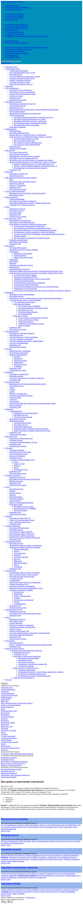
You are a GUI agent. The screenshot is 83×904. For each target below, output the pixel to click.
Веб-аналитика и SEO (13, 218)
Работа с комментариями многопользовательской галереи (31, 645)
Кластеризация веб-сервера (24, 281)
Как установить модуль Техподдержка (24, 574)
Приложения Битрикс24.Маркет (17, 53)
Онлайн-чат (18, 359)
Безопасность (14, 267)
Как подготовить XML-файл (24, 141)
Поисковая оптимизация (19, 242)
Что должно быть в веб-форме (29, 306)
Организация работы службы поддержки (25, 573)
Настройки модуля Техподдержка (22, 576)
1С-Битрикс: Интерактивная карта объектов (26, 650)
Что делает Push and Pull (18, 152)
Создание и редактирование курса (22, 460)
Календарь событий (17, 183)
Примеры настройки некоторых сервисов (25, 547)
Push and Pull (10, 150)
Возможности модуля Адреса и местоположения (27, 193)
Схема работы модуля (18, 106)
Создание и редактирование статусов (23, 442)
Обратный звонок (20, 360)
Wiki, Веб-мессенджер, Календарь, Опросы (21, 178)
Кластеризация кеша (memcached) (26, 285)
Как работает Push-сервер (19, 154)
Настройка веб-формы (22, 304)
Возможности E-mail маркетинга (26, 413)
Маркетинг (9, 409)
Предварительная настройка (28, 658)
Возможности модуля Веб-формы (22, 294)
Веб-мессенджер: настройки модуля (23, 181)
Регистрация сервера (17, 111)
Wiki (11, 180)
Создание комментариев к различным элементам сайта (30, 633)
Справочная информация (19, 71)
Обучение (8, 448)
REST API (9, 172)
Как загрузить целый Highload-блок (27, 144)
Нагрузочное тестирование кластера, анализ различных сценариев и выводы (42, 290)
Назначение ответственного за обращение (25, 582)
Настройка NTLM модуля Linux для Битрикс (30, 121)
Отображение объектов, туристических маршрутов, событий (40, 672)
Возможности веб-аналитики (20, 220)
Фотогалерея (10, 641)
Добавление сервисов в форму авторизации (26, 545)
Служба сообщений (12, 526)
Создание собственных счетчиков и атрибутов (27, 378)
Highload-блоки (11, 129)
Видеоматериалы (16, 74)
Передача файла (15, 397)
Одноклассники (20, 553)
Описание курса (11, 67)
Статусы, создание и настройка (21, 339)
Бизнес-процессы (11, 55)
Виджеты (17, 357)
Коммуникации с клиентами (20, 351)
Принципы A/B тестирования (21, 90)
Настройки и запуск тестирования (22, 92)
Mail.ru (16, 565)
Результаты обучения (17, 456)
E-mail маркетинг (16, 411)
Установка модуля (20, 654)
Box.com (17, 559)
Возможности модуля (17, 477)
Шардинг (13, 263)
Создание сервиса (16, 440)
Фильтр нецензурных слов (19, 631)
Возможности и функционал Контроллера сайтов (28, 384)
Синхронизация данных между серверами (29, 283)
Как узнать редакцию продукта (21, 84)
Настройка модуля (16, 108)
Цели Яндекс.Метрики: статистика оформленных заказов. (35, 230)
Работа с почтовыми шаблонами (21, 503)
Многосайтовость (11, 30)
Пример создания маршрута (24, 678)
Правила (13, 495)
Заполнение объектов (26, 662)
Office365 (17, 555)
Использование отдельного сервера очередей (30, 168)
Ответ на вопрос (24, 325)
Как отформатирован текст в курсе (22, 73)
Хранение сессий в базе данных (21, 265)
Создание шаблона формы (28, 312)
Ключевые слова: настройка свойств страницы (31, 429)
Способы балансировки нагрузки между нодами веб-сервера (36, 287)
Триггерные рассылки (18, 419)
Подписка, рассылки (12, 475)
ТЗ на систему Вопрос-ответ (24, 302)
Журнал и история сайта (18, 394)
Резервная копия (20, 255)
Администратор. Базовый (14, 14)
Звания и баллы (15, 629)
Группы (12, 390)
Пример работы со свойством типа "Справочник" (28, 135)
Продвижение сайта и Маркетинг (17, 7)
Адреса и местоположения (15, 191)
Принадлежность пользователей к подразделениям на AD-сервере (34, 109)
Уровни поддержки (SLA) (19, 584)
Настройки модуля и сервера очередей (24, 158)
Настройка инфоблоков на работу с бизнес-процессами (30, 203)
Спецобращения (20, 604)
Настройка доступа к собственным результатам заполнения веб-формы (36, 298)
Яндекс (16, 551)
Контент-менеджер (12, 5)
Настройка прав (15, 213)
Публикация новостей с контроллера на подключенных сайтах (33, 403)
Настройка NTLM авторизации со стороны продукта (33, 117)
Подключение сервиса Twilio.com (22, 534)
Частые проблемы (20, 510)
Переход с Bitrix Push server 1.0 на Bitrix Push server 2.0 (34, 164)
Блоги (7, 207)
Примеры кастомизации (18, 240)
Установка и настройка (13, 9)
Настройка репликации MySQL (25, 277)
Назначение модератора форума (21, 635)
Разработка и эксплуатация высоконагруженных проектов (26, 36)
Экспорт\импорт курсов (18, 454)
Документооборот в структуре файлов (24, 337)
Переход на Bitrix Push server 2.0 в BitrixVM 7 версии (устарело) (33, 162)
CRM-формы (18, 362)
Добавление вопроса (25, 322)
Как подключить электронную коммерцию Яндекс (32, 228)
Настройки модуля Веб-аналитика (22, 222)
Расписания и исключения (23, 600)
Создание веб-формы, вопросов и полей (33, 308)
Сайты (12, 388)
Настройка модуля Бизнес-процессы (23, 201)
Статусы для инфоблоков (19, 343)
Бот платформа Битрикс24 (15, 51)
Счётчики (13, 399)
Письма (12, 491)
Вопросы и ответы (21, 316)
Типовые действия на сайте (20, 82)
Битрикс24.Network (21, 557)
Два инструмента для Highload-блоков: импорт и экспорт (31, 137)
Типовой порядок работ (22, 423)
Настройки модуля (16, 176)
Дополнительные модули (14, 648)
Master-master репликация (23, 257)
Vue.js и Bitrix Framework (14, 32)
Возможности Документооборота (22, 333)
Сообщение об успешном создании (31, 324)
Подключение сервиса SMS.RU (21, 532)
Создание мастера (16, 578)
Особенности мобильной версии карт (32, 674)
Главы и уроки (19, 464)
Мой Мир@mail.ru (20, 563)
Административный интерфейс (21, 590)
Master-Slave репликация (23, 253)
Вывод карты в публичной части (26, 668)
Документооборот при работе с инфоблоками (26, 341)
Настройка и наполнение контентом (27, 656)
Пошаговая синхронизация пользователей (25, 113)
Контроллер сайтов (12, 382)
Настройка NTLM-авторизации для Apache (30, 119)
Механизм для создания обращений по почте (26, 588)
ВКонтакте (18, 561)
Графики (17, 598)
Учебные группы (16, 458)
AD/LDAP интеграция (13, 102)
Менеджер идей (11, 436)
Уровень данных (20, 236)
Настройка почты (16, 504)
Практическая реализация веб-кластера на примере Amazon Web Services (36, 273)
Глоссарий (9, 86)
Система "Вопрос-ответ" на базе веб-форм (25, 300)
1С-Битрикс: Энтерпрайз (14, 34)
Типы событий (15, 501)
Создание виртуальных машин (25, 275)
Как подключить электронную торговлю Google (31, 238)
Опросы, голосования (18, 185)
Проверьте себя (15, 98)
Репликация (14, 252)
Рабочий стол (19, 592)
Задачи (12, 392)
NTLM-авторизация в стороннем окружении (30, 123)
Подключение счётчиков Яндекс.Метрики (29, 226)
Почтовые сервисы (17, 499)
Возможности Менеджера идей (21, 438)
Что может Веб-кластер (18, 248)
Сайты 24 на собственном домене (22, 520)
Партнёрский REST (12, 57)
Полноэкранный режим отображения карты (34, 676)
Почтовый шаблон (25, 314)
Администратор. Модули (14, 16)
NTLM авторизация (17, 115)
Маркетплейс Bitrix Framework (16, 28)
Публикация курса (21, 469)
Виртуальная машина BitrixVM (16, 43)
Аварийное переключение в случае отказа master (32, 279)
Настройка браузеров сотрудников (26, 125)
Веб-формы (9, 292)
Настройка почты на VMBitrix (25, 508)
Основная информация (26, 670)
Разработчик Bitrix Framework (16, 24)
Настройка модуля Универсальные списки (25, 613)
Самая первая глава (12, 69)
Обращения (18, 594)
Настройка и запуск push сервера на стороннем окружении (31, 160)
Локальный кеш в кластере (19, 269)
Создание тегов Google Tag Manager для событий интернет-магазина (39, 234)
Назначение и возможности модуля (22, 104)
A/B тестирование (12, 88)
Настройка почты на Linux (24, 506)
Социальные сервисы (13, 541)
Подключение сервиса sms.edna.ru (22, 536)
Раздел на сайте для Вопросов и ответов (33, 318)
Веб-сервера (14, 261)
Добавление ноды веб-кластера (25, 288)
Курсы (16, 462)
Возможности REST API (19, 174)
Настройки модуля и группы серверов (24, 250)
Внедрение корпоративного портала (18, 49)
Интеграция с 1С (11, 20)
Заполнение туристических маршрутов (32, 664)
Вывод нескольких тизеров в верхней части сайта (32, 431)
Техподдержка (10, 571)
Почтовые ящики (16, 497)
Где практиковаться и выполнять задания (25, 76)
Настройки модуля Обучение (20, 452)
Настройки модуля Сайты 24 (20, 518)
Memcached (14, 259)
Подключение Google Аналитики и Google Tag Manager (34, 232)
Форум (7, 617)
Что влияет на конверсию (19, 374)
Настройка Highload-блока (19, 133)
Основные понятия (17, 450)
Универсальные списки (13, 610)
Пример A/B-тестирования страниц (23, 94)
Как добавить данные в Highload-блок (28, 143)
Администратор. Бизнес (14, 18)
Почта (7, 487)
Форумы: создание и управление (22, 625)
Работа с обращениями (22, 596)
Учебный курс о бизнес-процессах (22, 205)
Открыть (4, 683)
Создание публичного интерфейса (22, 586)
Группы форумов (16, 623)
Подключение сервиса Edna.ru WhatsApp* (25, 538)
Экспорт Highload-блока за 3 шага (26, 139)
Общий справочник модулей (20, 80)
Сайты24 (8, 516)
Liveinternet (18, 567)
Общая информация (17, 199)
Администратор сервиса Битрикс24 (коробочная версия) (26, 47)
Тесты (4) (8, 680)
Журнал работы (15, 493)
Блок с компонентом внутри (20, 522)
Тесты (16, 467)
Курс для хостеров (12, 41)
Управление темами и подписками (22, 627)
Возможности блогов (17, 209)
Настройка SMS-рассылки (19, 528)
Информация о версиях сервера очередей (25, 156)
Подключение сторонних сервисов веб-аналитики (28, 224)
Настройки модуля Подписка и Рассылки (25, 479)
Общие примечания (21, 549)
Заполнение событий (26, 666)
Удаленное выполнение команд (21, 395)
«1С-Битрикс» (30, 897)
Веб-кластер (9, 246)
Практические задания (18, 100)
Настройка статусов (25, 310)
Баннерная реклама (17, 421)
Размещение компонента (23, 427)
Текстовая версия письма (23, 417)
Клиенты (8, 349)
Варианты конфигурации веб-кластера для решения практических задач (36, 271)
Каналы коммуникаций (18, 355)
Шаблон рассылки (16, 481)
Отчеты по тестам (16, 96)
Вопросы (17, 466)
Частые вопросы (16, 405)
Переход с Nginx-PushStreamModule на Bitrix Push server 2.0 (35, 166)
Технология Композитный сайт (16, 26)
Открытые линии (20, 364)
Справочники (15, 580)
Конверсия (9, 372)
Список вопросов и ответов (28, 320)
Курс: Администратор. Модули (12, 2)
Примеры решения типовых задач (22, 78)
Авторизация (6, 63)
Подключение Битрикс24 (19, 353)
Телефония (18, 366)
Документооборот (11, 331)
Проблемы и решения (18, 127)
